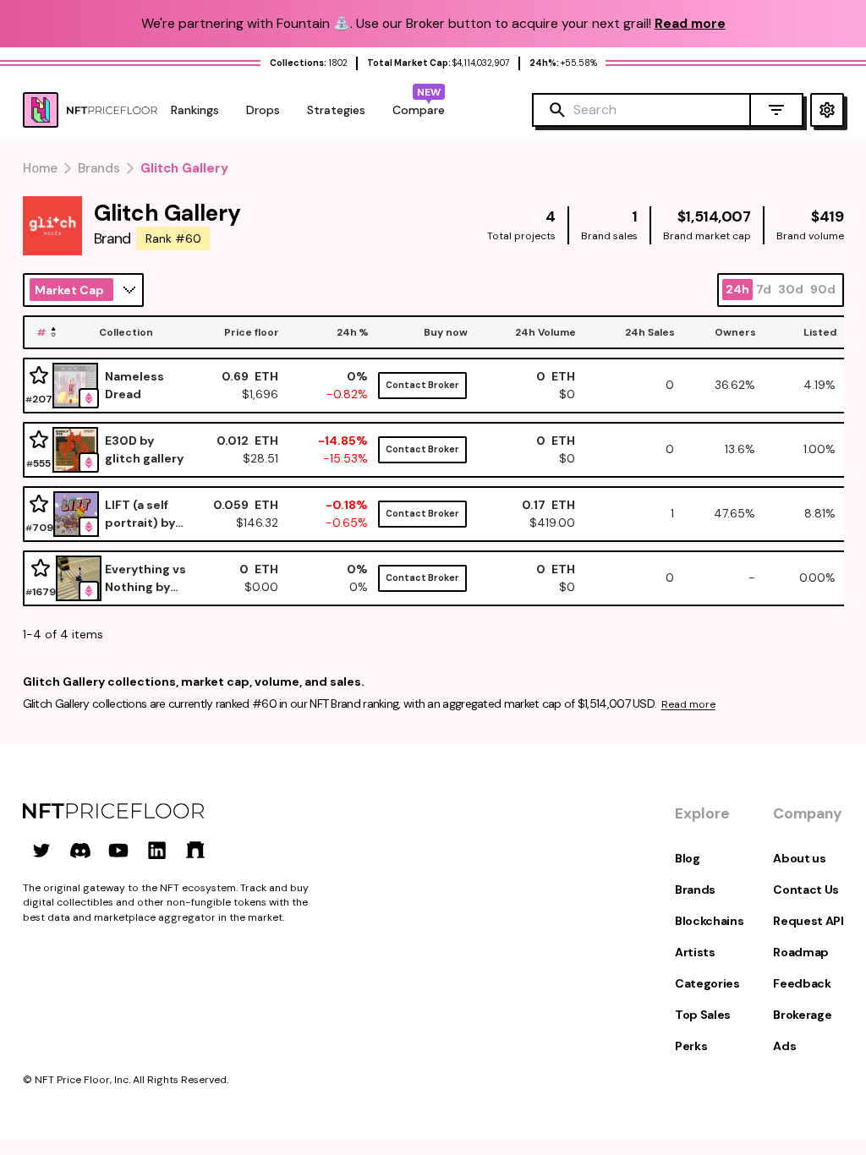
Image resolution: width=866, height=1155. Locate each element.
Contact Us (806, 889)
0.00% (817, 577)
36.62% (735, 384)
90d (823, 289)
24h (737, 289)
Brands (695, 889)
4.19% (819, 384)
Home (40, 168)
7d (763, 289)
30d (790, 289)
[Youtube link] (118, 850)
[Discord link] (80, 850)
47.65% (734, 513)
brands (99, 168)
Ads (784, 1046)
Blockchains (709, 920)
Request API (808, 920)
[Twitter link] (41, 850)
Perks (691, 1046)
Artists (695, 952)
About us (799, 858)
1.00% (819, 449)
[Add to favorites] (39, 376)
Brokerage (802, 1014)
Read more (688, 704)
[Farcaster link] (195, 850)
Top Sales (703, 1014)
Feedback (801, 983)
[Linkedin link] (157, 850)
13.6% (740, 449)
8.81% (820, 513)
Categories (707, 983)
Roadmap (801, 952)
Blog (687, 858)
